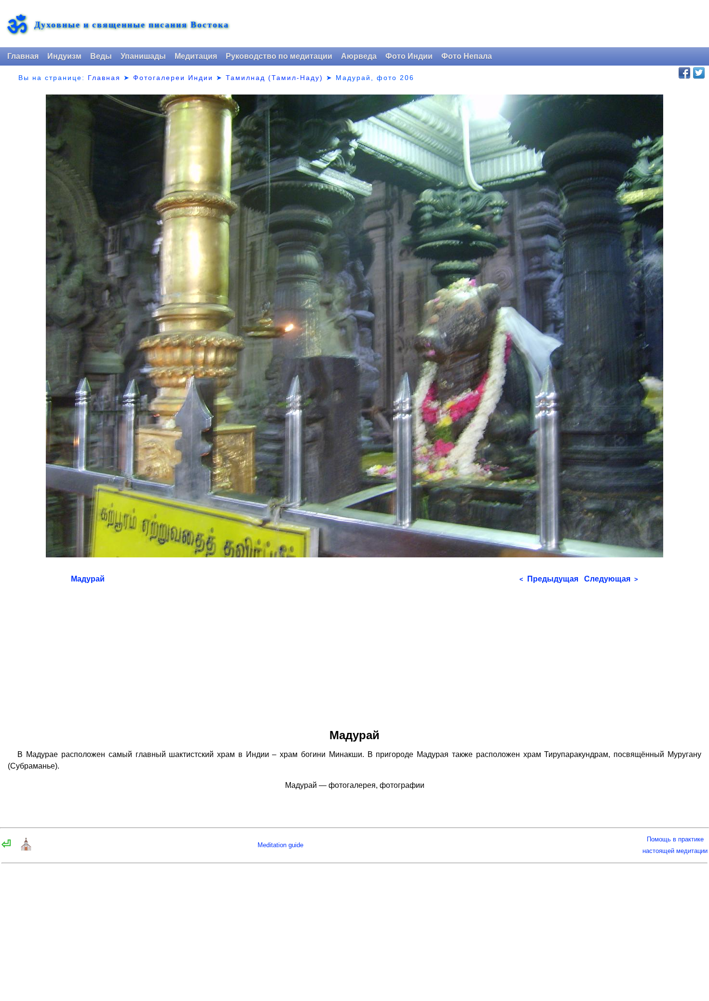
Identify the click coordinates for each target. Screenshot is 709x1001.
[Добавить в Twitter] (699, 73)
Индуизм (64, 56)
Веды (101, 56)
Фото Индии (409, 56)
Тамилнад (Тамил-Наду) (274, 77)
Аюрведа (359, 56)
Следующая (611, 579)
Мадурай (88, 579)
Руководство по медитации (279, 56)
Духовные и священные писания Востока (131, 24)
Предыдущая (548, 579)
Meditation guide (280, 845)
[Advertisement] (354, 652)
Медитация (196, 56)
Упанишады (143, 56)
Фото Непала (466, 56)
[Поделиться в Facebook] (684, 73)
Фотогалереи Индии (173, 77)
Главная (23, 56)
